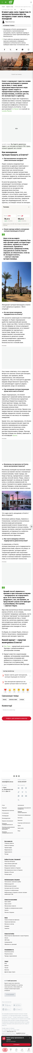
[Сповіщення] (31, 2)
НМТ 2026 (7, 940)
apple (17, 1005)
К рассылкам (10, 994)
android (6, 1005)
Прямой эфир (8, 847)
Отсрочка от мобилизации (12, 890)
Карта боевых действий (11, 863)
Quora (15, 435)
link (18, 788)
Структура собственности (24, 823)
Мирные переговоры (10, 865)
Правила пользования (7, 821)
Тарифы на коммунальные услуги (13, 908)
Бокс (6, 963)
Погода (6, 854)
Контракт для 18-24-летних (12, 888)
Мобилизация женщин (10, 886)
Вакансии (20, 820)
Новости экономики (11, 899)
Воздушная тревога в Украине (13, 868)
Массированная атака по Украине (13, 870)
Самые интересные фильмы (12, 919)
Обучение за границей (10, 944)
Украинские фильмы (10, 922)
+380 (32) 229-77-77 (11, 1031)
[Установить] (16, 1041)
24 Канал (15, 109)
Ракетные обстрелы (10, 861)
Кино (6, 917)
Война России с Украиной (12, 859)
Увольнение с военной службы (13, 881)
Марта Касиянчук (10, 21)
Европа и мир (9, 6)
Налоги (6, 910)
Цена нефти (8, 901)
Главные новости (9, 843)
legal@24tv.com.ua (20, 1033)
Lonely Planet (6, 111)
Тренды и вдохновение (11, 956)
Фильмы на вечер (9, 924)
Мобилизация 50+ (9, 884)
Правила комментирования (22, 812)
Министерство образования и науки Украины (17, 935)
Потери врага (8, 874)
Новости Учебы (9, 933)
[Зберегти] (28, 49)
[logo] (10, 2)
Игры (19, 830)
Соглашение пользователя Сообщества (24, 808)
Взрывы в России (9, 872)
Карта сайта (21, 828)
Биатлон (7, 970)
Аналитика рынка (9, 951)
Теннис (6, 967)
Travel (3, 6)
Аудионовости (8, 852)
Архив (19, 825)
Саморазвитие (8, 942)
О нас (3, 805)
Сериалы (7, 928)
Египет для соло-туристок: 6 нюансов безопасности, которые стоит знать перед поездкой (23, 6)
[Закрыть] (30, 1038)
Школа (6, 938)
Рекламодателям (6, 818)
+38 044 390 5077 (22, 781)
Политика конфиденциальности (7, 824)
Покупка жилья (9, 954)
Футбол (6, 965)
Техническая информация (24, 815)
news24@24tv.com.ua (7, 781)
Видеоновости (8, 850)
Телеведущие (5, 815)
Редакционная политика (8, 810)
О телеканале (5, 813)
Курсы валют (8, 903)
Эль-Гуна (7, 646)
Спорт (6, 961)
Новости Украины (9, 845)
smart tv (6, 1009)
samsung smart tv (17, 1009)
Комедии (7, 926)
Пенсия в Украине (9, 912)
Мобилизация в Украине (12, 879)
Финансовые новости (10, 906)
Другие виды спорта (10, 972)
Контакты (20, 817)
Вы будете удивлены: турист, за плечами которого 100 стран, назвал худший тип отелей (16, 146)
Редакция (4, 807)
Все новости (8, 841)
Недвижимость (9, 949)
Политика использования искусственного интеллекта (8, 828)
